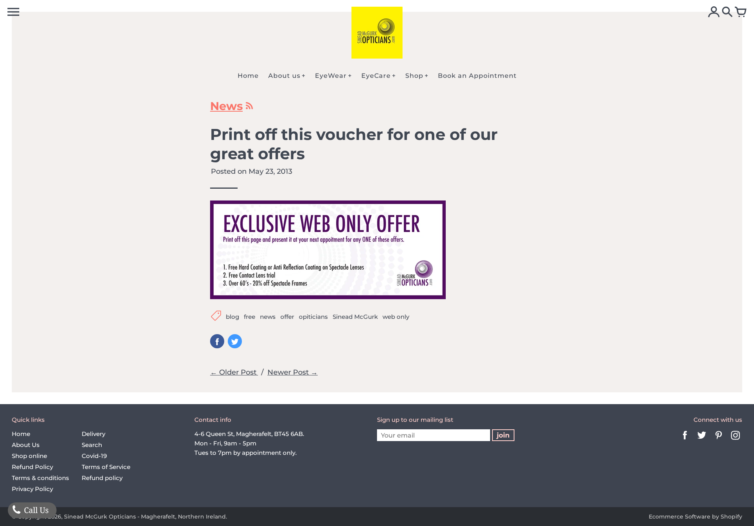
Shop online (29, 456)
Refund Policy (32, 467)
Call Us (35, 510)
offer (287, 316)
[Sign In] (714, 12)
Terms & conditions (40, 478)
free (249, 316)
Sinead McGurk (355, 316)
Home (21, 434)
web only (395, 316)
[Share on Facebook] (217, 341)
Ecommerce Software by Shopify (695, 516)
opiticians (313, 316)
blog (232, 316)
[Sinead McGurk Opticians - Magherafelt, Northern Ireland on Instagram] (735, 440)
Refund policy (102, 478)
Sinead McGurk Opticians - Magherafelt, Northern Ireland (145, 516)
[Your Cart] (741, 12)
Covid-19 (94, 456)
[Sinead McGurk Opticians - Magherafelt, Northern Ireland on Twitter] (701, 440)
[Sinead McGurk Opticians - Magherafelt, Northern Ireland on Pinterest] (718, 440)
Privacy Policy (32, 489)
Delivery (93, 434)
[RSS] (248, 107)
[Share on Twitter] (235, 341)
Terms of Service (106, 467)
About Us (26, 445)
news (268, 316)
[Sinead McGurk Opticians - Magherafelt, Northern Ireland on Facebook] (685, 440)
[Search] (727, 12)
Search (92, 445)
